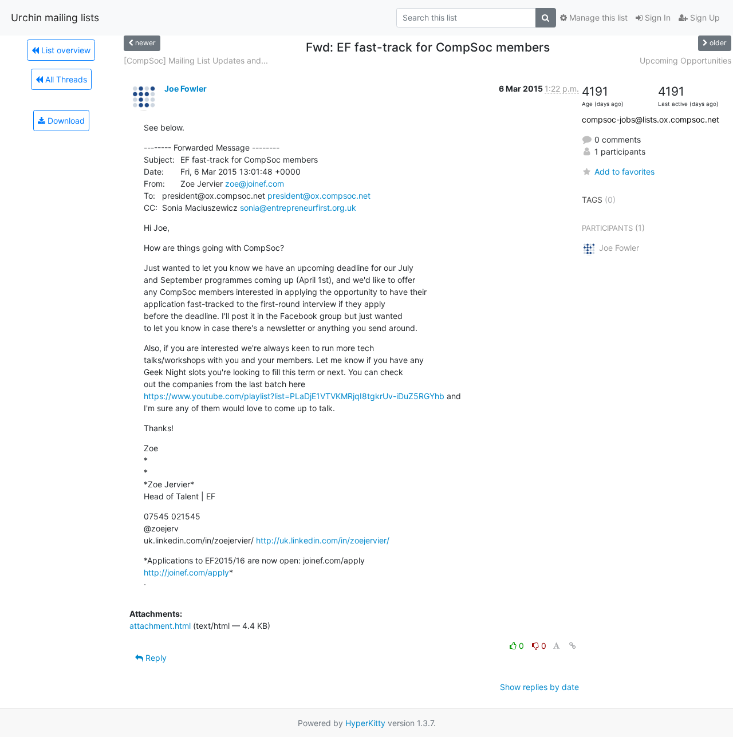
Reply (155, 658)
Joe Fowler (185, 88)
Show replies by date (539, 687)
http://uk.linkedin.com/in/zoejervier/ (322, 540)
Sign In (657, 17)
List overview (64, 50)
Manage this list (597, 17)
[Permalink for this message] (572, 646)
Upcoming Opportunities (685, 60)
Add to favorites (624, 171)
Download (65, 120)
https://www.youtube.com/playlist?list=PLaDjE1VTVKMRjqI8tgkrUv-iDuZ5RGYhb (294, 396)
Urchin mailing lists (55, 17)
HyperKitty (365, 723)
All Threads (65, 79)
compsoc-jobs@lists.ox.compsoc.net (650, 119)
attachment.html (160, 625)
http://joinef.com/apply (186, 572)
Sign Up (704, 17)
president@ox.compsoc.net (319, 195)
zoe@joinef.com (254, 183)
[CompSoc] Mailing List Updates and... (196, 60)
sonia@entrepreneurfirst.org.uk (298, 207)
